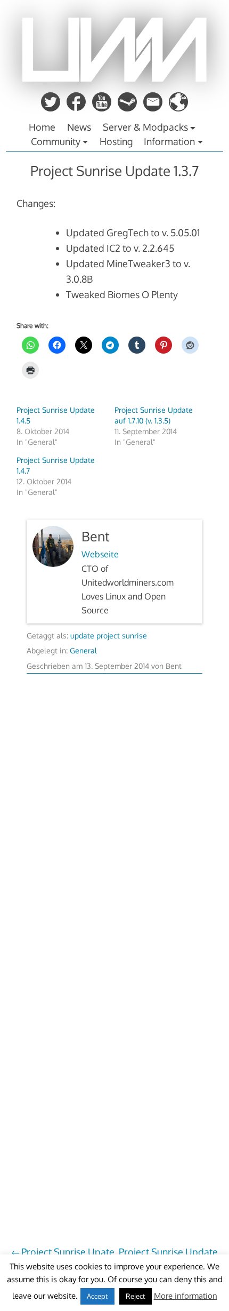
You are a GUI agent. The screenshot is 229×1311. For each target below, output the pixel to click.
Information (169, 141)
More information (185, 1296)
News (79, 127)
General (83, 650)
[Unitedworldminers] (114, 78)
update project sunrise (108, 635)
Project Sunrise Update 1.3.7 (114, 170)
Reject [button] (135, 1296)
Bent (95, 536)
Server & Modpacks (145, 127)
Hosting (116, 141)
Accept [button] (97, 1296)
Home (42, 127)
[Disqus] (114, 826)
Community (55, 141)
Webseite (100, 554)
